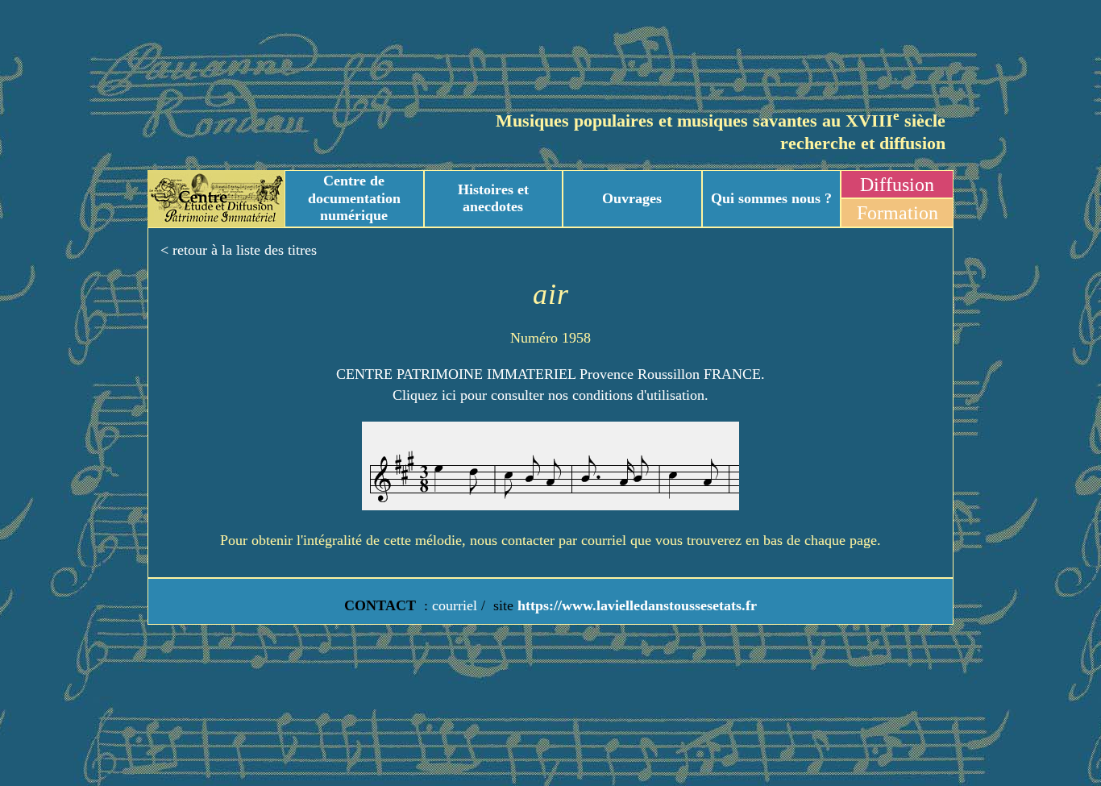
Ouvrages (632, 198)
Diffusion (897, 184)
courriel (454, 605)
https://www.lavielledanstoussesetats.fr (635, 605)
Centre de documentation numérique (354, 198)
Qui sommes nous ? (771, 198)
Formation (897, 212)
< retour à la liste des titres (238, 250)
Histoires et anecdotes (493, 198)
